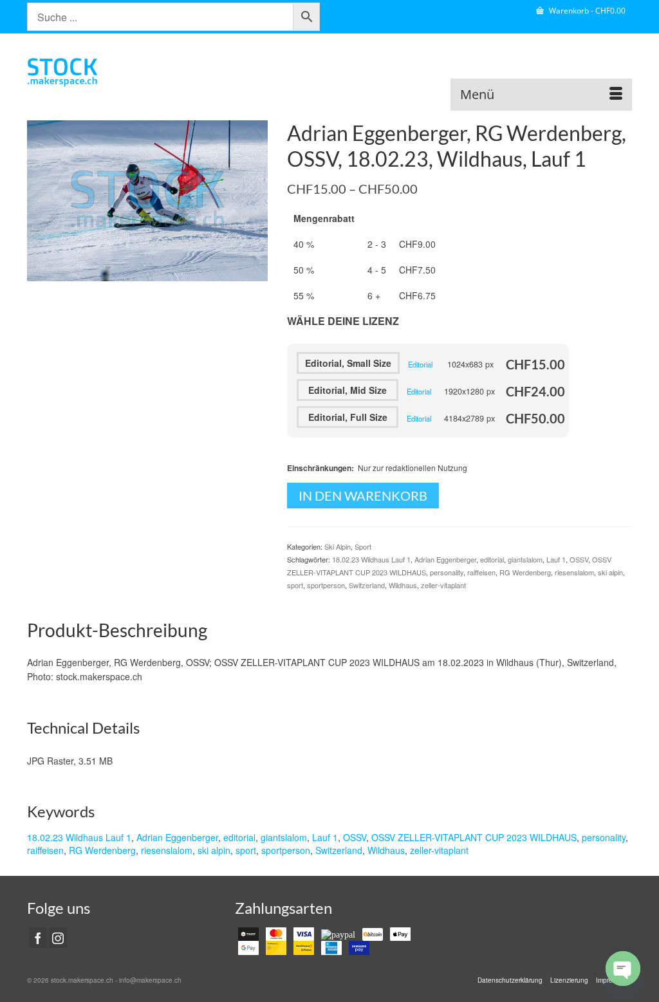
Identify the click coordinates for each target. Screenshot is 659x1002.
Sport (363, 546)
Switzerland (367, 585)
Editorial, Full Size (347, 417)
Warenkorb (586, 10)
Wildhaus (403, 585)
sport (295, 585)
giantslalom (525, 559)
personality (446, 572)
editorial (492, 559)
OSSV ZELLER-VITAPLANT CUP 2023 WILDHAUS (474, 837)
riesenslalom (574, 572)
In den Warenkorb (363, 495)
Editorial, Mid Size (347, 390)
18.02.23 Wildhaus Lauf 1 (371, 559)
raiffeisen (481, 572)
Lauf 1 (556, 559)
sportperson (326, 585)
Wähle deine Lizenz (343, 320)
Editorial (420, 364)
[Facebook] (38, 937)
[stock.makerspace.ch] (121, 72)
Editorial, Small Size (348, 363)
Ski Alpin (337, 546)
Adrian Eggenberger (445, 559)
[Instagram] (58, 937)
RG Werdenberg (525, 572)
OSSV (579, 559)
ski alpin (610, 572)
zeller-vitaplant (443, 585)
